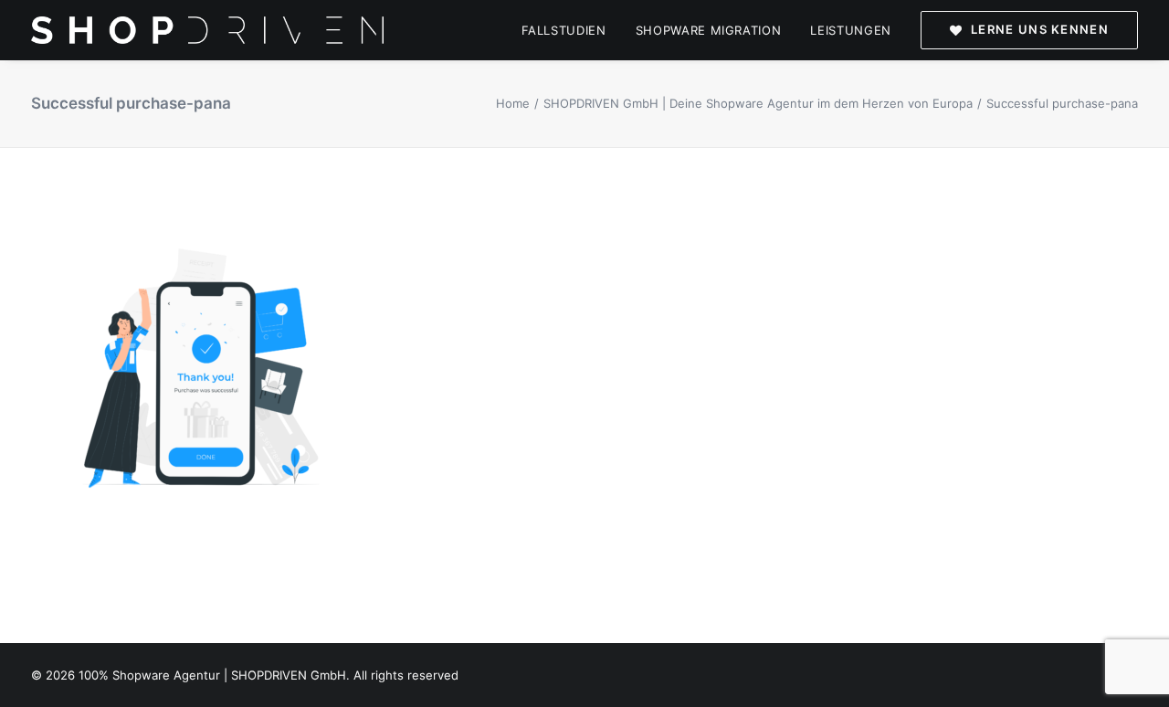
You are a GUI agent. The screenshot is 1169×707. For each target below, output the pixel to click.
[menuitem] (570, 30)
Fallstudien (563, 30)
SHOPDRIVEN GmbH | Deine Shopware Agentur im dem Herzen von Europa (758, 103)
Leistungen (850, 30)
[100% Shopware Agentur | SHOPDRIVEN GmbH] (207, 30)
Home (513, 103)
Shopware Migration (709, 30)
